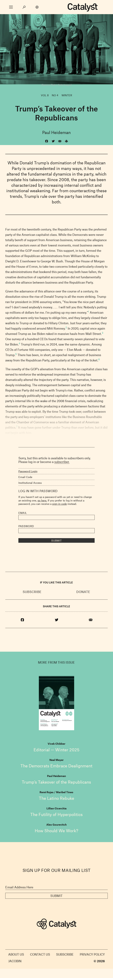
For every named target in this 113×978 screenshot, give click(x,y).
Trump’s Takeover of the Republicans (56, 781)
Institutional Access (30, 482)
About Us (16, 954)
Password (26, 526)
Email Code (25, 477)
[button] (11, 7)
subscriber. (61, 462)
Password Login (27, 471)
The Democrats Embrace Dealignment (56, 765)
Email (22, 513)
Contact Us (40, 954)
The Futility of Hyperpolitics (56, 814)
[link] (37, 7)
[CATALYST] (82, 7)
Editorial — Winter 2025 (56, 749)
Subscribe (32, 592)
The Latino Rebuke (56, 798)
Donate (83, 592)
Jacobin (14, 961)
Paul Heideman (56, 132)
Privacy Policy (92, 954)
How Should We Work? (56, 830)
